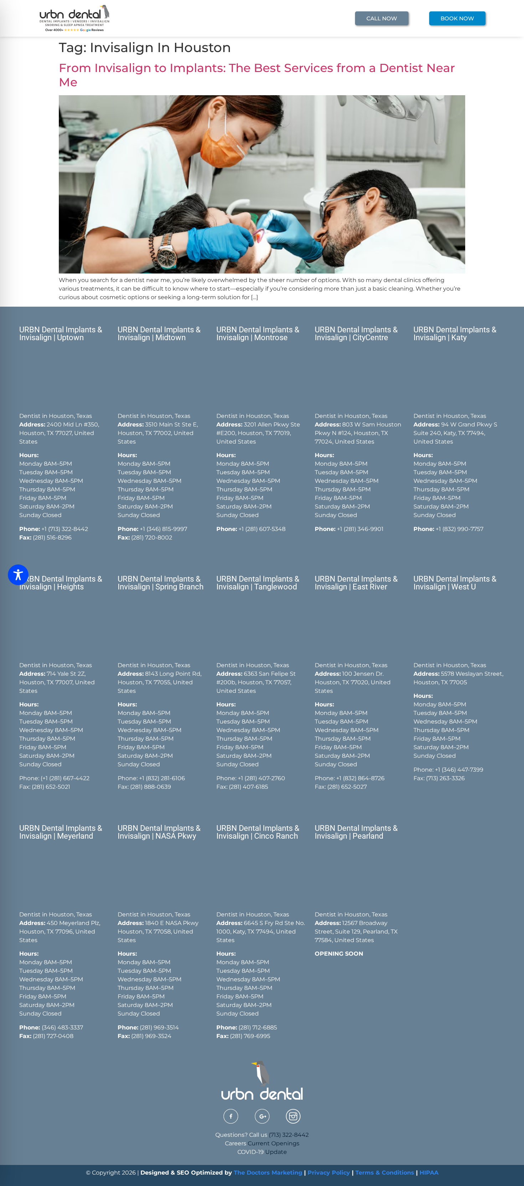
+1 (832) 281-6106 (162, 778)
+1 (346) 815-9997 (163, 529)
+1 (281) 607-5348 (261, 529)
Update (276, 1152)
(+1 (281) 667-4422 (65, 778)
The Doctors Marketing (268, 1172)
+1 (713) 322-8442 (64, 529)
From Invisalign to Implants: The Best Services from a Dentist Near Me (257, 75)
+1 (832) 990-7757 (459, 529)
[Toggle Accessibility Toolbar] (18, 575)
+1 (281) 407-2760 (261, 778)
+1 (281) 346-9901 (360, 529)
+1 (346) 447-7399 (459, 769)
